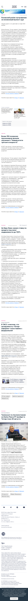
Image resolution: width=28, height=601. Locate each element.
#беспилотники (5, 496)
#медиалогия (5, 398)
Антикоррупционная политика (7, 578)
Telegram (21, 97)
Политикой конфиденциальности (16, 595)
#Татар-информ (6, 396)
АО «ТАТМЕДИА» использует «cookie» (8, 581)
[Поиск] (2, 7)
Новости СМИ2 (6, 123)
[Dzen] (17, 507)
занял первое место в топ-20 (9, 355)
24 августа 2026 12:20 (12, 225)
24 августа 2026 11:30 (22, 411)
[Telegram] (10, 507)
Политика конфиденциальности (8, 587)
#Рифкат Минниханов (16, 494)
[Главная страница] (14, 7)
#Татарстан (5, 494)
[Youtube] (24, 507)
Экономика (3, 225)
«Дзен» (16, 97)
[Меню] (25, 6)
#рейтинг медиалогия (18, 396)
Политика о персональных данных (8, 576)
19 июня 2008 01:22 (23, 133)
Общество (3, 133)
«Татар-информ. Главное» (12, 93)
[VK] (4, 507)
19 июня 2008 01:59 (23, 15)
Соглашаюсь (14, 598)
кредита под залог (6, 243)
